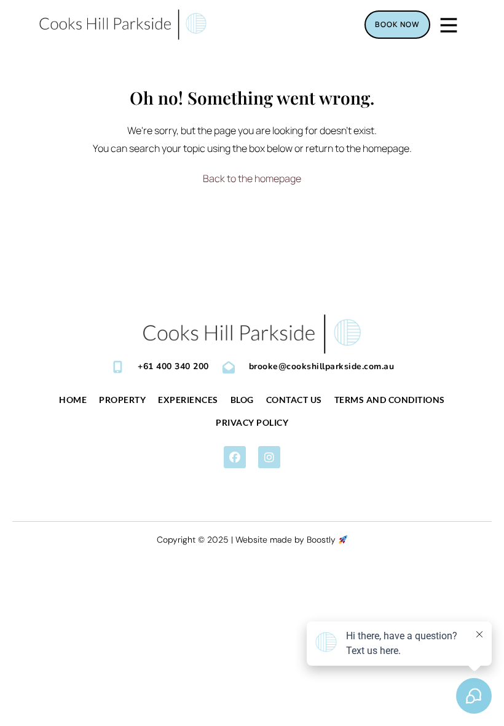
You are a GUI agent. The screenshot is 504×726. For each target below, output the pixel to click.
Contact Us (294, 399)
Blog (242, 399)
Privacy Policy (252, 422)
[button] (235, 457)
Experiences (188, 399)
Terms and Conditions (389, 399)
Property (122, 399)
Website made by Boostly (286, 539)
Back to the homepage (252, 178)
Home (73, 399)
